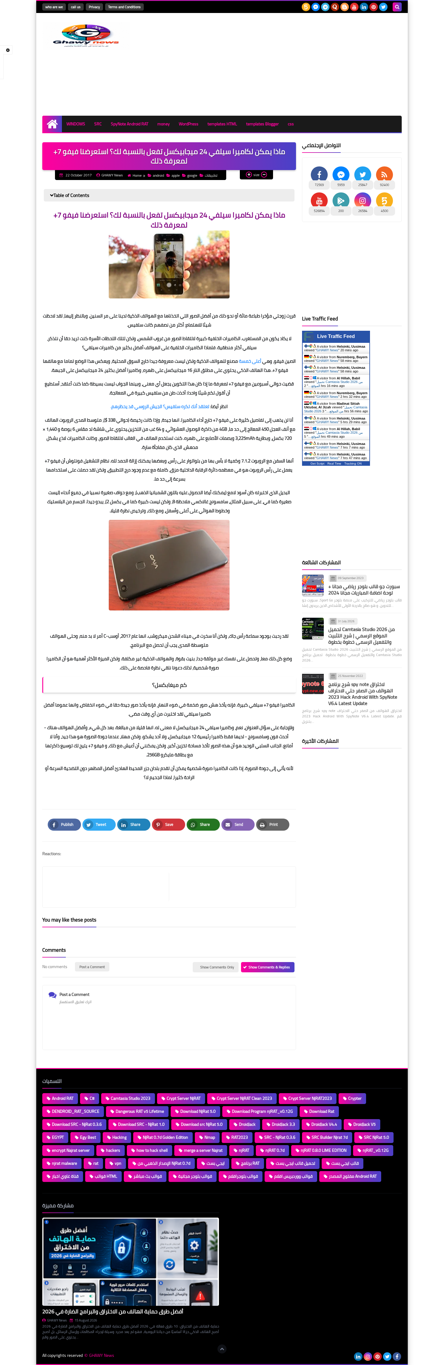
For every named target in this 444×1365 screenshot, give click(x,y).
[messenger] (315, 7)
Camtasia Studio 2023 (130, 1098)
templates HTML (222, 124)
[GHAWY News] (86, 36)
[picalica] (348, 1356)
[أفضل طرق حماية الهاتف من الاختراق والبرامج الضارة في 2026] (130, 1262)
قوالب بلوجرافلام (243, 1176)
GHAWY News (327, 350)
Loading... (233, 1205)
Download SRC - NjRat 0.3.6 (77, 1124)
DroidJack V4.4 (324, 1124)
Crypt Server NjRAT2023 (310, 1098)
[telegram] (325, 7)
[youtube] (354, 7)
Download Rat (321, 1111)
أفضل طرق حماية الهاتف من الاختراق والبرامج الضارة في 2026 (112, 1311)
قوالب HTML (106, 1176)
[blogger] (344, 7)
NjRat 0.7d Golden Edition (165, 1137)
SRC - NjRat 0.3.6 (279, 1137)
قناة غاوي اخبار (65, 1176)
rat (95, 1163)
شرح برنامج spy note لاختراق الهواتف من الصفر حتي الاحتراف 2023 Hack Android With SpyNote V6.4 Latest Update (362, 694)
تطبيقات (211, 175)
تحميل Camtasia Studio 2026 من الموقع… (335, 409)
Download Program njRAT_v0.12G (262, 1111)
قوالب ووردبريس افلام (293, 1176)
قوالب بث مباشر (148, 1176)
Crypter (355, 1098)
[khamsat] (306, 7)
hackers (113, 1150)
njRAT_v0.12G (376, 1150)
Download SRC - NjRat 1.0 (141, 1124)
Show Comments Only (217, 967)
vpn (118, 1163)
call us (76, 6)
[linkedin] (364, 7)
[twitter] (383, 7)
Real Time (334, 463)
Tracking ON (353, 463)
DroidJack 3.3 (283, 1124)
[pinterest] (373, 7)
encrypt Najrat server (71, 1150)
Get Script (317, 463)
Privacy (94, 6)
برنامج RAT (250, 1163)
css (291, 124)
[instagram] (368, 1356)
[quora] (335, 7)
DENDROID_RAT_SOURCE (75, 1111)
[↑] (222, 1349)
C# (92, 1098)
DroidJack (247, 1124)
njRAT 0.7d (275, 1150)
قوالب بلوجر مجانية (195, 1176)
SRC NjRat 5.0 (376, 1137)
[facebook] (397, 1356)
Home (137, 175)
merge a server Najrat (203, 1150)
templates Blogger (262, 124)
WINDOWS (75, 124)
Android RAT (62, 1098)
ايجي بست (216, 1163)
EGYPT (58, 1137)
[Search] (397, 6)
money (163, 124)
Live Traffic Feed (336, 336)
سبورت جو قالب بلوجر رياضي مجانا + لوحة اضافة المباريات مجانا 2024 (364, 589)
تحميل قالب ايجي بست (295, 1163)
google (192, 175)
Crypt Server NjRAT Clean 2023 (244, 1098)
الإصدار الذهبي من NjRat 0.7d (164, 1163)
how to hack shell (152, 1150)
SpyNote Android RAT (129, 124)
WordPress (188, 124)
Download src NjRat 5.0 (202, 1124)
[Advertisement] (292, 64)
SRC (98, 124)
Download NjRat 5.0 (198, 1111)
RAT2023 (239, 1137)
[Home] (52, 124)
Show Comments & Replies (269, 967)
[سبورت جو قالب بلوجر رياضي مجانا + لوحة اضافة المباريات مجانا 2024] (313, 585)
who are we (54, 6)
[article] (229, 887)
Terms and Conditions (124, 6)
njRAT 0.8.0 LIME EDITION (323, 1150)
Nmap (209, 1137)
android (158, 175)
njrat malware (64, 1163)
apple (176, 175)
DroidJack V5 (364, 1124)
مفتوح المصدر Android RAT (353, 1176)
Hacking (119, 1137)
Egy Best (88, 1137)
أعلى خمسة (250, 361)
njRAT (244, 1150)
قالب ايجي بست (345, 1163)
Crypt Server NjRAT (184, 1098)
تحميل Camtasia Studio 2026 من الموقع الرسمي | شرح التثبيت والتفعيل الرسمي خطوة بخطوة (361, 635)
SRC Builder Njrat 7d (330, 1137)
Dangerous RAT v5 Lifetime (140, 1111)
